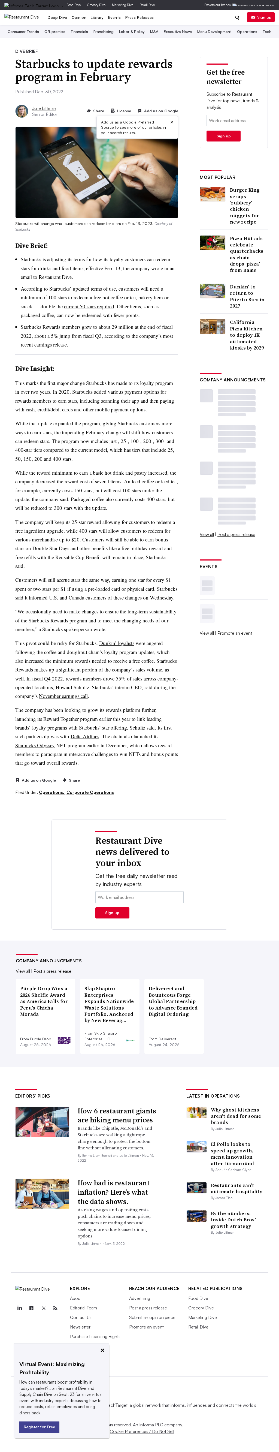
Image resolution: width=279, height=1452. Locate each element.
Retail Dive (147, 5)
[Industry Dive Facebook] (31, 1308)
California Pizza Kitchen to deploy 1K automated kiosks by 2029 (247, 335)
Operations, (52, 792)
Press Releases (139, 17)
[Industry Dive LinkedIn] (19, 1308)
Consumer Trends (23, 31)
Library (97, 17)
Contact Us (81, 1317)
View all (207, 534)
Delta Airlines (85, 736)
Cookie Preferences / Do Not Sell (142, 1431)
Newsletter (80, 1327)
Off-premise (54, 31)
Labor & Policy (132, 31)
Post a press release (236, 534)
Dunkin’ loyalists (116, 643)
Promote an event (234, 633)
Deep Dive (57, 17)
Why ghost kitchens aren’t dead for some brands (236, 1116)
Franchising (103, 31)
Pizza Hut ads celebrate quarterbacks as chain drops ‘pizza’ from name (246, 254)
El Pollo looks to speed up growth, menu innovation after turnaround (232, 1154)
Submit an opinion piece (152, 1317)
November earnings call (63, 695)
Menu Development (214, 31)
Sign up (264, 17)
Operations (247, 31)
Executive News (178, 31)
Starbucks (82, 391)
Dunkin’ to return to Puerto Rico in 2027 (247, 296)
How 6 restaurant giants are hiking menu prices (117, 1115)
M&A (154, 31)
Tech (267, 31)
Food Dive (73, 5)
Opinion (79, 17)
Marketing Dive (122, 5)
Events (114, 17)
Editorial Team (83, 1308)
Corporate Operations (90, 792)
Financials (79, 31)
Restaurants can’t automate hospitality (236, 1188)
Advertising (139, 1298)
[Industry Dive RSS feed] (55, 1308)
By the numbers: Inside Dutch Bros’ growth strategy (233, 1220)
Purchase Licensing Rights (95, 1336)
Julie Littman (44, 108)
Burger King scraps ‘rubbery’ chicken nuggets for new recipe (245, 206)
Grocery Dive (96, 5)
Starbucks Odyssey (35, 745)
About (76, 1298)
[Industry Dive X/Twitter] (43, 1308)
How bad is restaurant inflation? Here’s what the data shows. (114, 1192)
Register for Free (39, 1426)
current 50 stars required (89, 306)
